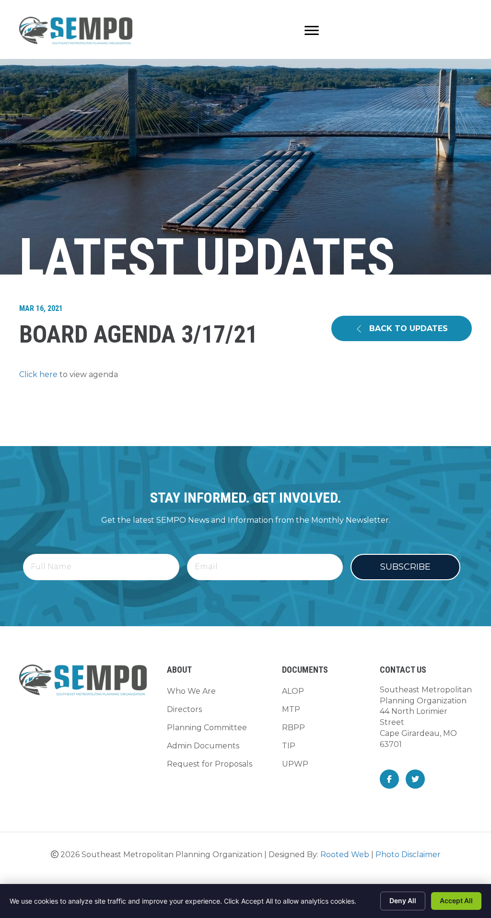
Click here (38, 374)
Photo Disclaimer (408, 854)
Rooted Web (344, 854)
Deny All (402, 900)
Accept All (456, 900)
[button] (401, 328)
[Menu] (312, 31)
